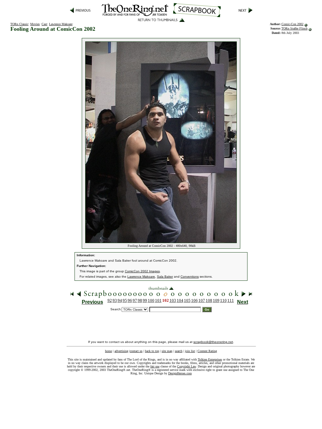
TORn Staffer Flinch (294, 28)
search (178, 351)
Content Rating (207, 351)
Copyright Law (186, 366)
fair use (154, 366)
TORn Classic (19, 24)
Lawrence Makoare (60, 24)
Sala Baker (165, 276)
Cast (44, 24)
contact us (136, 351)
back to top (152, 351)
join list (190, 351)
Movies (35, 24)
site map (167, 351)
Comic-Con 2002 (292, 24)
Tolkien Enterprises (210, 359)
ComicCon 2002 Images (142, 271)
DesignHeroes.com (180, 373)
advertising (121, 351)
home (108, 351)
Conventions (189, 276)
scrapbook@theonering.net (213, 342)
